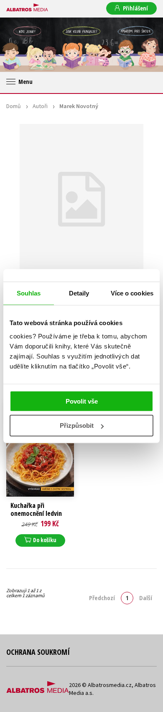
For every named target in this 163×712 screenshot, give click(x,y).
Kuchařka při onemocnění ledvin (36, 510)
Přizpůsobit (77, 425)
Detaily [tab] (79, 293)
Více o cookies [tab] (132, 293)
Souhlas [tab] (29, 293)
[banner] (27, 8)
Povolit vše (82, 400)
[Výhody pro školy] (136, 45)
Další (145, 597)
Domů (13, 106)
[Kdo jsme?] (27, 45)
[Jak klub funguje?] (81, 45)
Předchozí (102, 597)
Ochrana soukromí (38, 652)
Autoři (40, 106)
